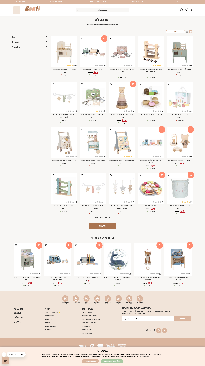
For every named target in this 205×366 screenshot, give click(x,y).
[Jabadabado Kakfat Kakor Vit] (151, 97)
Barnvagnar (65, 303)
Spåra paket (86, 330)
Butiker (47, 323)
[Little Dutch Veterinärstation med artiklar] (27, 259)
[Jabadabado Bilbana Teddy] (64, 188)
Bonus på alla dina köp (59, 2)
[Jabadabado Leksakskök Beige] (64, 51)
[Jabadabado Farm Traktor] (93, 51)
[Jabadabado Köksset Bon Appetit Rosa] (122, 51)
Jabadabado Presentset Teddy (179, 160)
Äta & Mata (139, 303)
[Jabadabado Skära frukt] (180, 97)
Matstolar (108, 303)
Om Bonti (49, 309)
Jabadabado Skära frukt (179, 115)
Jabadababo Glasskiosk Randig (93, 160)
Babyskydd (86, 303)
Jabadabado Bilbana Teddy (64, 206)
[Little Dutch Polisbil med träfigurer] (57, 259)
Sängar (118, 303)
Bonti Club (49, 319)
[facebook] (164, 330)
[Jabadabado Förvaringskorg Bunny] (180, 188)
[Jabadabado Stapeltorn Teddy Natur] (122, 97)
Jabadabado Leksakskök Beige (64, 69)
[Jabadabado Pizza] (151, 188)
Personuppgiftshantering (91, 319)
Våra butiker (180, 2)
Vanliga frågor (87, 312)
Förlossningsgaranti (89, 316)
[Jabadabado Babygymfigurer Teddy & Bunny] (122, 188)
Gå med (182, 319)
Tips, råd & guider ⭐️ (52, 312)
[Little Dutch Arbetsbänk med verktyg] (178, 259)
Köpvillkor (18, 309)
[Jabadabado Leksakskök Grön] (180, 51)
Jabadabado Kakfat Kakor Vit (151, 115)
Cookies (17, 321)
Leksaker (97, 303)
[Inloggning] (181, 10)
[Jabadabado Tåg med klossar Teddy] (151, 142)
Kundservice (87, 309)
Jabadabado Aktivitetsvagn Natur (64, 160)
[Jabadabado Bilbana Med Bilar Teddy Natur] (151, 51)
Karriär (17, 313)
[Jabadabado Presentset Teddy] (180, 142)
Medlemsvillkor (21, 317)
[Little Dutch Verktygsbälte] (87, 259)
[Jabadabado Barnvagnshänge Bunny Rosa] (93, 188)
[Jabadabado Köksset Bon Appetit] (93, 97)
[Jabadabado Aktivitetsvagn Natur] (64, 142)
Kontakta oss (87, 333)
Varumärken (49, 316)
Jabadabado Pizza (150, 206)
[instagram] (158, 330)
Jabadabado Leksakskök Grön (179, 69)
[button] (190, 10)
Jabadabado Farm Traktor (93, 69)
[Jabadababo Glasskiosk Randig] (93, 142)
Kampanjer (129, 303)
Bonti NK (48, 330)
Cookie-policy (143, 357)
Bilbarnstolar (76, 303)
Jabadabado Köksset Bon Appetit (93, 115)
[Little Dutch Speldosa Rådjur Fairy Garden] (147, 259)
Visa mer (102, 226)
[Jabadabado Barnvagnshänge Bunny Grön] (64, 97)
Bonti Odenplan (50, 326)
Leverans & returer (89, 323)
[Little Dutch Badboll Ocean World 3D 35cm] (117, 259)
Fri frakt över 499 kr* (99, 2)
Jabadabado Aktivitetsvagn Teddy (122, 160)
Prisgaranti (86, 326)
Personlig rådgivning (138, 2)
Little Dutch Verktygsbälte (87, 277)
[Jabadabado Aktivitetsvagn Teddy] (122, 142)
